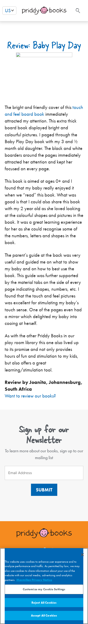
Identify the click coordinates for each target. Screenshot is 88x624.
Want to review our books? (30, 396)
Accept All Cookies (44, 615)
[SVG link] (77, 11)
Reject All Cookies (44, 603)
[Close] (82, 555)
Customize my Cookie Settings (44, 589)
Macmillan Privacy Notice (34, 580)
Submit (44, 490)
